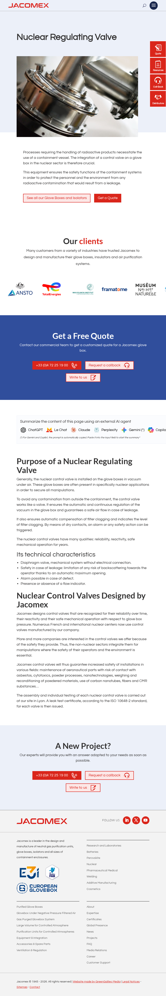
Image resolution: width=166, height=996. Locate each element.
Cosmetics (93, 889)
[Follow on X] (136, 820)
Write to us (78, 377)
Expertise (93, 913)
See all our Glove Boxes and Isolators (57, 198)
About (90, 906)
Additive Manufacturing (101, 882)
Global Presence (97, 925)
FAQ (89, 944)
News (90, 931)
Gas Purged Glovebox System (35, 919)
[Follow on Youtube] (145, 820)
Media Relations (97, 950)
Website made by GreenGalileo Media (96, 981)
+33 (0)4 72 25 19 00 (52, 365)
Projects (92, 938)
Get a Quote (108, 198)
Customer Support (98, 962)
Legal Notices (131, 981)
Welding (92, 876)
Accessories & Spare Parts (33, 944)
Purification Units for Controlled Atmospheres (45, 931)
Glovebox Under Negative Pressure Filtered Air (46, 913)
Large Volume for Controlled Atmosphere (42, 925)
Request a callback (104, 365)
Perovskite (93, 858)
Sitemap (22, 987)
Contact (35, 987)
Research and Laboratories (104, 845)
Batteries (92, 852)
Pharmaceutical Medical (102, 870)
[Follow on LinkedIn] (127, 820)
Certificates (94, 919)
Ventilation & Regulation (32, 950)
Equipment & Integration (32, 938)
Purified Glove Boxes (30, 906)
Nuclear (92, 864)
